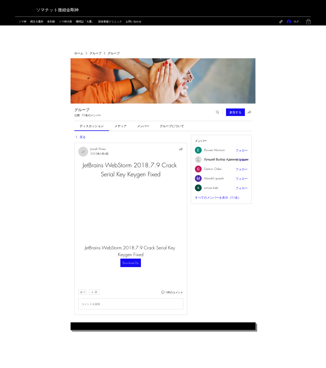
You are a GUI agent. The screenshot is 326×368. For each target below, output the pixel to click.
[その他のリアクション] (94, 292)
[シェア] (181, 149)
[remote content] (130, 207)
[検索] (217, 112)
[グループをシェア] (249, 112)
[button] (308, 21)
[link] (92, 126)
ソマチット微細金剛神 (57, 10)
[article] (130, 229)
